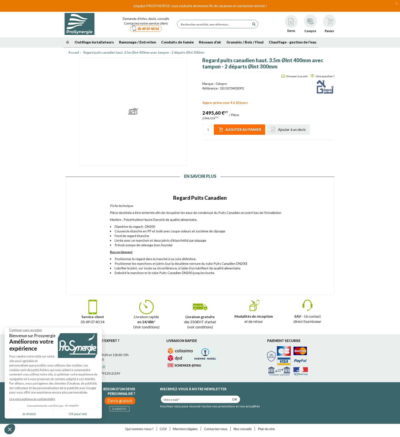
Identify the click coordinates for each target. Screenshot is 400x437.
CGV (163, 429)
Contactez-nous (216, 429)
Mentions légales (185, 429)
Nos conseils (243, 429)
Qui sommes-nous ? (139, 429)
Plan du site (266, 429)
